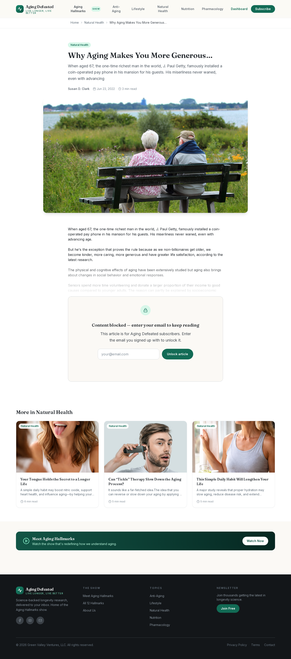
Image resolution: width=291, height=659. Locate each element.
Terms (255, 645)
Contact (269, 645)
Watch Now (255, 541)
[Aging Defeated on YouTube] (30, 620)
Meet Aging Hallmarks (98, 596)
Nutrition (187, 9)
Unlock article (177, 354)
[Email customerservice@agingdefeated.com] (40, 620)
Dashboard (239, 9)
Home (75, 22)
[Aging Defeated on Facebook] (20, 620)
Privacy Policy (237, 645)
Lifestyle (138, 9)
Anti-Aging (116, 9)
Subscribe (263, 9)
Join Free (228, 608)
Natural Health (163, 9)
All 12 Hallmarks (93, 603)
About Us (89, 610)
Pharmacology (212, 9)
